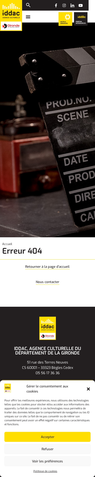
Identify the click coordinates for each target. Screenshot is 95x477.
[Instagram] (64, 5)
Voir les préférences (47, 461)
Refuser (47, 449)
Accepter (47, 437)
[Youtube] (81, 5)
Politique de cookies (45, 471)
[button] (88, 389)
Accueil (7, 244)
